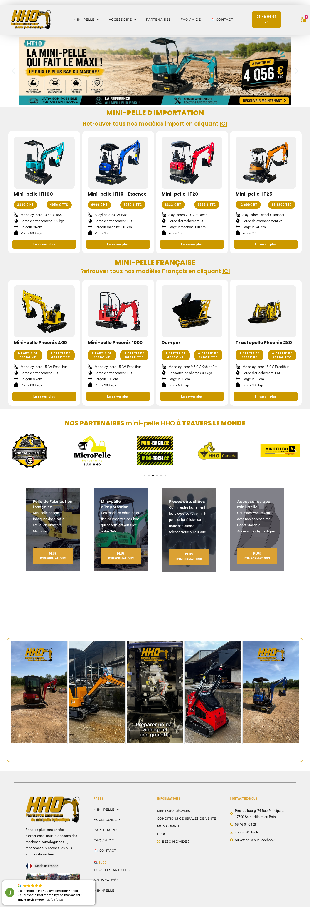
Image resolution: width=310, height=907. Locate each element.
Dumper (171, 342)
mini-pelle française (155, 262)
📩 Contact (222, 19)
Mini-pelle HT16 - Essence (117, 194)
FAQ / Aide (191, 19)
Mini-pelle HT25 (254, 194)
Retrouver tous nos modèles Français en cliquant (155, 271)
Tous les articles (112, 870)
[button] (13, 71)
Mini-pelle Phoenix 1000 (115, 342)
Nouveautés (106, 880)
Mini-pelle (84, 19)
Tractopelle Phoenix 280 (264, 342)
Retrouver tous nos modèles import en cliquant (155, 124)
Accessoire (120, 19)
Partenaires (158, 19)
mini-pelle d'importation (155, 113)
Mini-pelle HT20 (180, 194)
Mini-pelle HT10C (33, 194)
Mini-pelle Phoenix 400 (40, 342)
